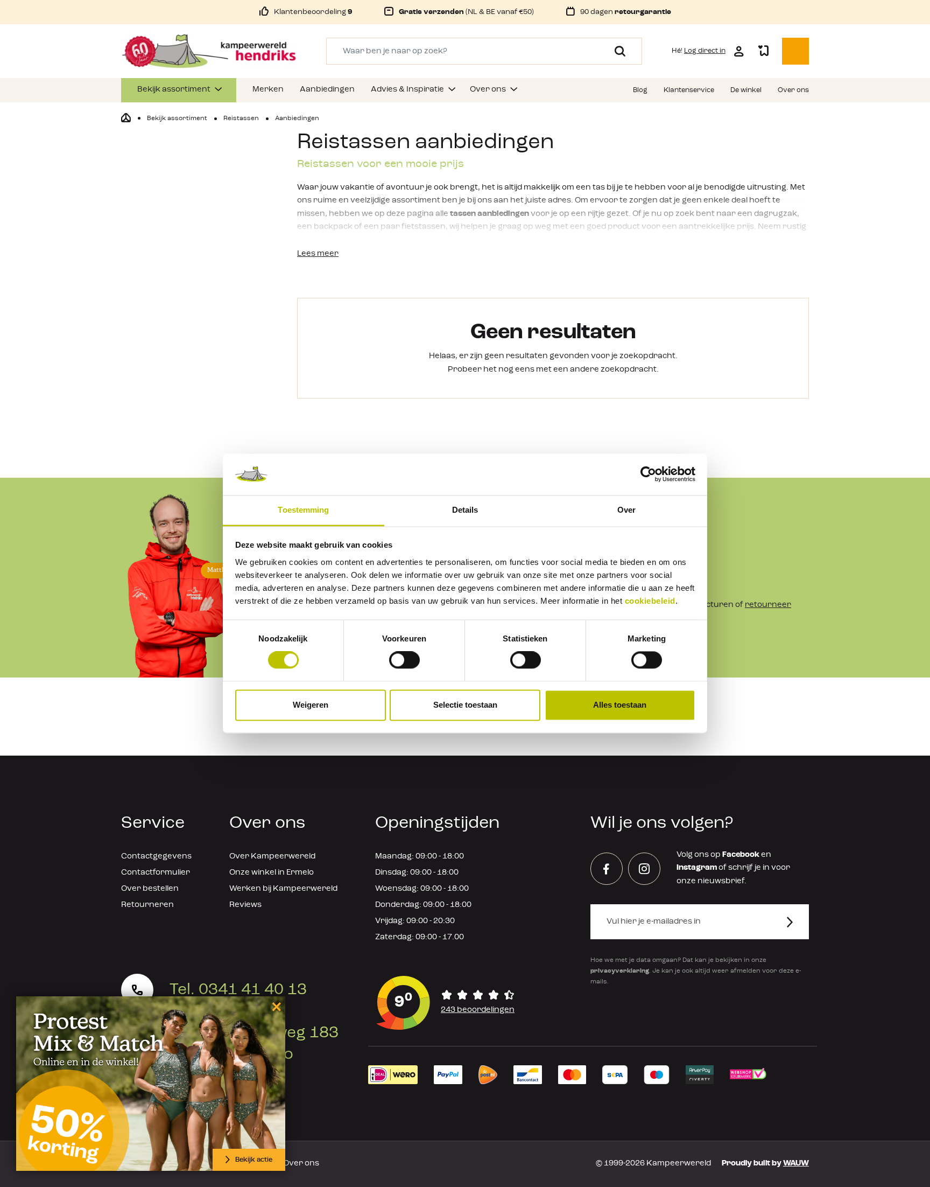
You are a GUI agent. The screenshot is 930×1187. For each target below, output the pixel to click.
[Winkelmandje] (795, 51)
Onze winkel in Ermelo (271, 873)
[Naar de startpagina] (209, 51)
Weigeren (310, 704)
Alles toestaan (619, 704)
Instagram (697, 868)
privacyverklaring (619, 971)
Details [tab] (465, 509)
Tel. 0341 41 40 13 (238, 990)
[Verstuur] (796, 921)
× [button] (275, 1006)
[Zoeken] (616, 51)
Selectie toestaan (465, 704)
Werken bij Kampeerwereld (283, 889)
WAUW (796, 1164)
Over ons (301, 1164)
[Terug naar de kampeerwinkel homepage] (126, 118)
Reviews (245, 905)
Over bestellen (150, 889)
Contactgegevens (156, 857)
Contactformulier (155, 873)
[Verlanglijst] (763, 51)
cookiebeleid (650, 600)
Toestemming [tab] (303, 509)
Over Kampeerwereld (272, 857)
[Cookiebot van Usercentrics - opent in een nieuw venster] (648, 474)
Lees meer (318, 254)
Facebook (740, 855)
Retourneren (147, 905)
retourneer (768, 605)
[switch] (404, 660)
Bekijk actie (253, 1159)
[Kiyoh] (445, 1003)
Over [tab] (626, 509)
